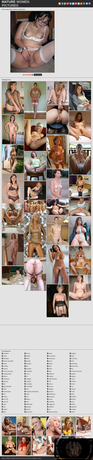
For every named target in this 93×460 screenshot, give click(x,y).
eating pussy (7, 374)
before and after (8, 361)
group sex (29, 412)
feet (27, 396)
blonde (28, 361)
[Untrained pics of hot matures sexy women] (35, 235)
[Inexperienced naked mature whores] (80, 206)
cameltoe (29, 371)
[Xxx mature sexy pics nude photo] (58, 230)
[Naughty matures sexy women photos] (58, 183)
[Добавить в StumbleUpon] (81, 4)
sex (49, 409)
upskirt (73, 374)
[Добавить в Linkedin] (70, 4)
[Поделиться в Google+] (68, 4)
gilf (4, 384)
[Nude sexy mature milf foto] (35, 100)
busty (5, 363)
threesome (74, 366)
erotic (28, 394)
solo (72, 361)
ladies (50, 363)
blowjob (28, 363)
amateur (6, 353)
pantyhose (51, 394)
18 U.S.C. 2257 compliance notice (31, 458)
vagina (73, 376)
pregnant (51, 396)
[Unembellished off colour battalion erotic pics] (80, 288)
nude (72, 391)
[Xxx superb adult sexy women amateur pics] (35, 135)
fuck (27, 401)
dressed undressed (32, 391)
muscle (50, 386)
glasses (28, 407)
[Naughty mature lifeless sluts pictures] (35, 166)
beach (28, 353)
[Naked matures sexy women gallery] (13, 98)
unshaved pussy (76, 371)
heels (50, 353)
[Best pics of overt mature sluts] (58, 207)
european (6, 379)
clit (27, 376)
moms (50, 384)
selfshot (51, 407)
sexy (72, 401)
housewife (51, 356)
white (73, 412)
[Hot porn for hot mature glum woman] (80, 127)
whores (73, 381)
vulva (73, 379)
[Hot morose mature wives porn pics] (80, 95)
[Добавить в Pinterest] (76, 4)
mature (73, 389)
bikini (27, 358)
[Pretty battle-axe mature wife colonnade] (35, 274)
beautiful (6, 358)
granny (28, 409)
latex (50, 366)
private (73, 399)
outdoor (73, 396)
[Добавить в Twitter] (87, 4)
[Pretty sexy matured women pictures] (13, 129)
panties (50, 391)
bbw (4, 412)
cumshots (29, 386)
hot (4, 394)
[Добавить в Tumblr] (84, 4)
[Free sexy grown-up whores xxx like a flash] (13, 188)
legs (49, 371)
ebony (5, 376)
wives (73, 384)
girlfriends (29, 404)
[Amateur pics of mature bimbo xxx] (80, 260)
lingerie (50, 376)
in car (28, 374)
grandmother (7, 386)
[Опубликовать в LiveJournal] (73, 4)
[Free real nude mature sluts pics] (32, 42)
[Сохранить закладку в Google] (65, 4)
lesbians (51, 374)
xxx (72, 386)
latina (50, 368)
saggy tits (51, 404)
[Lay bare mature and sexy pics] (58, 152)
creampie (29, 384)
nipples (50, 389)
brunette (28, 368)
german (5, 381)
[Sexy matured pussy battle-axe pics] (58, 300)
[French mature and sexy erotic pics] (80, 231)
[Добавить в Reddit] (79, 4)
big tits (28, 356)
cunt (27, 389)
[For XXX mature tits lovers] (13, 218)
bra (27, 366)
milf (49, 381)
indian (5, 396)
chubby (5, 366)
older (72, 394)
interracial (51, 358)
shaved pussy (52, 412)
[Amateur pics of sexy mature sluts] (13, 159)
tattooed (73, 407)
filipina (28, 399)
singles (73, 353)
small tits (74, 358)
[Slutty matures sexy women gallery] (35, 190)
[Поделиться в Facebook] (62, 4)
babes (5, 409)
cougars (28, 379)
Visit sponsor (38, 74)
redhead (51, 401)
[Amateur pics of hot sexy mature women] (13, 249)
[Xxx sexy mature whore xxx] (80, 185)
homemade (7, 391)
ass (4, 407)
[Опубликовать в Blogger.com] (59, 4)
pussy (50, 399)
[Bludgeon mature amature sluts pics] (80, 159)
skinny (73, 404)
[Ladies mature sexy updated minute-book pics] (58, 264)
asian (5, 356)
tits (72, 368)
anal (4, 404)
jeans (50, 361)
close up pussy (8, 371)
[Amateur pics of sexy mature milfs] (13, 275)
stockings (74, 363)
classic (5, 368)
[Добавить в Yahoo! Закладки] (89, 4)
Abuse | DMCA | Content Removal (11, 458)
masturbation (52, 379)
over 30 (5, 399)
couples (28, 381)
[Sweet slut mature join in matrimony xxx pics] (58, 93)
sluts (72, 356)
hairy (4, 389)
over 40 (5, 401)
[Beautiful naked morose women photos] (35, 206)
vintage (73, 409)
